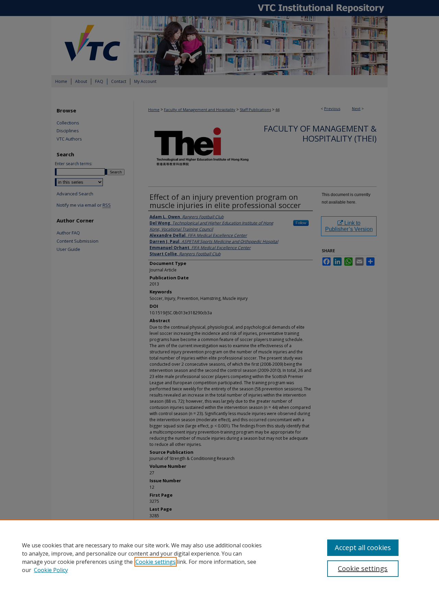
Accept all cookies (363, 547)
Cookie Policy (51, 570)
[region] (219, 557)
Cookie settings (155, 562)
